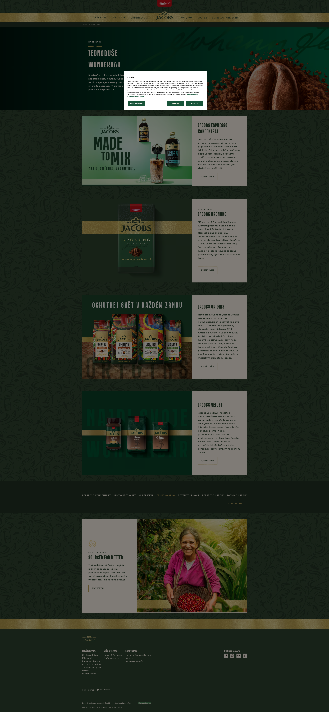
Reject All (175, 103)
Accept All (195, 103)
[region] (165, 90)
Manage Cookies (136, 103)
